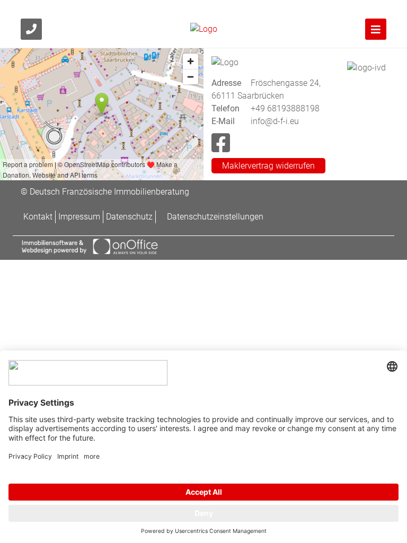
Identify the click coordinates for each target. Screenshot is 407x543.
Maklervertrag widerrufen (268, 166)
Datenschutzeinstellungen (215, 217)
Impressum (79, 217)
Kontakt (37, 217)
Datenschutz (129, 217)
